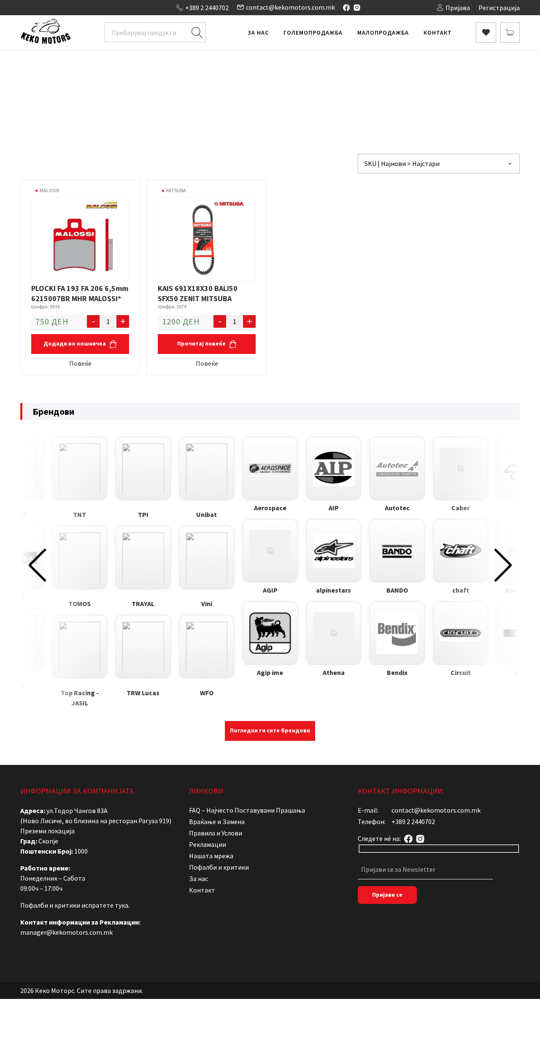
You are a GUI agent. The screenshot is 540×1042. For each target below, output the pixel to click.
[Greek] (49, 6)
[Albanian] (24, 6)
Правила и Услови (215, 833)
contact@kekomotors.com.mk (290, 7)
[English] (41, 6)
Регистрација (499, 7)
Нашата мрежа (211, 856)
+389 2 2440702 (207, 7)
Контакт (438, 32)
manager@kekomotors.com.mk (66, 932)
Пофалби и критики (219, 867)
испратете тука (104, 905)
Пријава (458, 7)
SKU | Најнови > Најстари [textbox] (402, 163)
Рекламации (207, 844)
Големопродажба (313, 32)
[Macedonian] (58, 6)
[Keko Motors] (45, 32)
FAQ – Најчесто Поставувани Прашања (247, 810)
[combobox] (439, 164)
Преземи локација (47, 831)
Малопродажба (383, 32)
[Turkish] (74, 6)
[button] (37, 565)
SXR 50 (341, 87)
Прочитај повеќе (202, 343)
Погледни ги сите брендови (270, 730)
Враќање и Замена (217, 821)
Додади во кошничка (75, 343)
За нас (258, 32)
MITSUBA (176, 190)
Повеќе (80, 363)
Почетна (183, 87)
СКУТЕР (288, 87)
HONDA (316, 87)
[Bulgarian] (32, 6)
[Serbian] (66, 6)
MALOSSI (49, 190)
